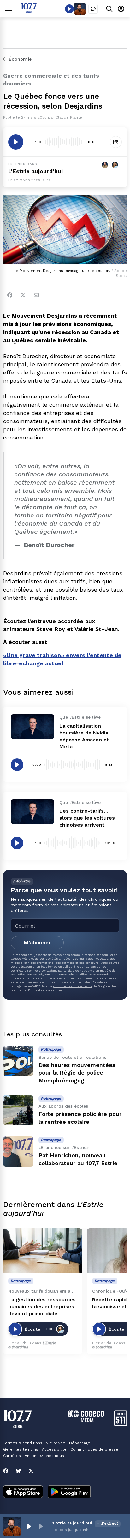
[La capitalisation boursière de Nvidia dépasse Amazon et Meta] (32, 726)
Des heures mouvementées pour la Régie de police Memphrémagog (76, 1073)
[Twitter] (23, 295)
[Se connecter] (121, 8)
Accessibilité (54, 1449)
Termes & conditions (22, 1443)
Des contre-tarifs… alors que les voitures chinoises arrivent (87, 818)
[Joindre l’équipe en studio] (93, 9)
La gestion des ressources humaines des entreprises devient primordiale (42, 1307)
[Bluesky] (18, 1470)
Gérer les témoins (20, 1449)
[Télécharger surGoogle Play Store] (69, 1492)
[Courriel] (36, 295)
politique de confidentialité (72, 986)
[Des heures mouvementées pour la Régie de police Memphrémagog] (18, 1061)
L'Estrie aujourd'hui (35, 171)
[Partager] (116, 142)
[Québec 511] (120, 1424)
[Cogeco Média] (86, 1420)
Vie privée (55, 1443)
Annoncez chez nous (44, 1455)
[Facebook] (9, 295)
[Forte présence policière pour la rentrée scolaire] (18, 1110)
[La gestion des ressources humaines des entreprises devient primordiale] (42, 1250)
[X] (30, 1470)
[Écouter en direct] (69, 9)
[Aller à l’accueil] (29, 12)
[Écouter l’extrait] (15, 142)
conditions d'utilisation (28, 990)
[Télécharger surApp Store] (23, 1492)
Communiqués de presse (94, 1449)
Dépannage (79, 1443)
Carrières (12, 1455)
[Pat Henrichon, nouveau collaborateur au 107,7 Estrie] (18, 1151)
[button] (29, 1526)
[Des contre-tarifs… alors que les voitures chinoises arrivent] (32, 811)
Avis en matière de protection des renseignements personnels (63, 972)
